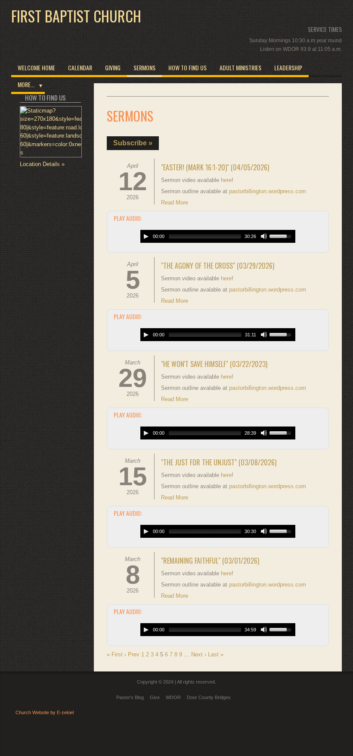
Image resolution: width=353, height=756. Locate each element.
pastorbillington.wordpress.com (267, 191)
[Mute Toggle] (263, 236)
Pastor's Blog (130, 697)
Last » (215, 654)
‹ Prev (131, 654)
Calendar (80, 67)
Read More (174, 202)
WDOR (173, 697)
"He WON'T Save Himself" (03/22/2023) (214, 364)
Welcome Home (36, 67)
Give (155, 697)
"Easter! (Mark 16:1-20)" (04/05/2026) (215, 167)
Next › (198, 654)
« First (115, 654)
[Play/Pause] (145, 236)
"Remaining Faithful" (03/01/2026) (210, 560)
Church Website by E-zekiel (44, 712)
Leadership (288, 67)
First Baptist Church (76, 16)
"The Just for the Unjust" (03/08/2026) (218, 462)
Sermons (144, 67)
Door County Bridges (209, 697)
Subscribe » (132, 143)
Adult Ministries (240, 67)
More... (26, 84)
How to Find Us (187, 67)
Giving (113, 67)
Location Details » (42, 164)
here (226, 180)
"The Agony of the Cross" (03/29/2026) (217, 265)
